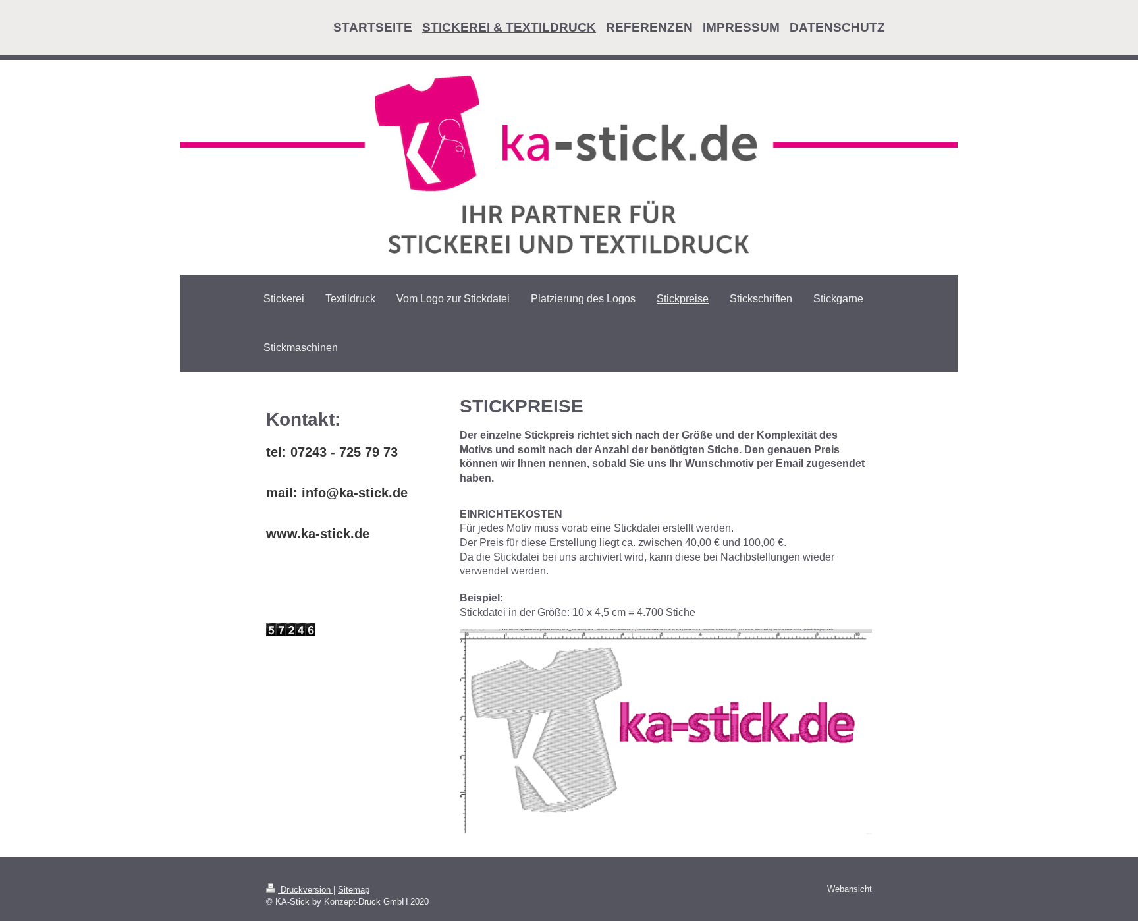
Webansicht (849, 889)
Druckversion (305, 890)
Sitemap (353, 890)
